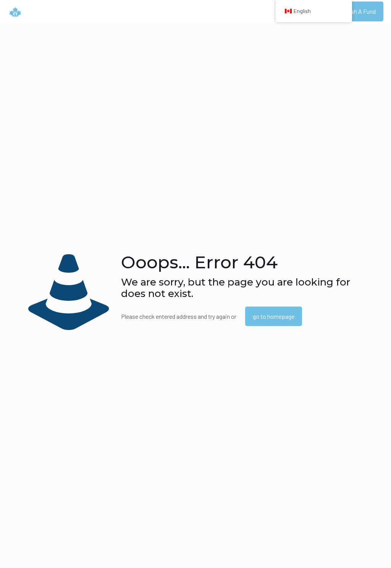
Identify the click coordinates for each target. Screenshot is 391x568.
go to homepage (273, 316)
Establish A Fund (354, 11)
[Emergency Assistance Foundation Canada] (15, 11)
